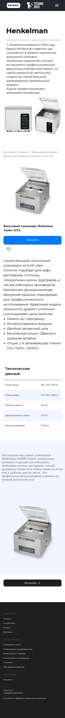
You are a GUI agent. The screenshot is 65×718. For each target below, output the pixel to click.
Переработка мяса (11, 645)
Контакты (7, 680)
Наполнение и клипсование (16, 658)
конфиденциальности (13, 693)
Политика (7, 690)
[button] (32, 583)
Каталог (7, 627)
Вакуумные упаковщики (44, 152)
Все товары (9, 152)
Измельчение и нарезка (14, 653)
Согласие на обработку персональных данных (24, 698)
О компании (9, 623)
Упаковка (23, 152)
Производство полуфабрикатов (17, 649)
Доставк (7, 632)
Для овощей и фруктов (13, 667)
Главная (7, 619)
